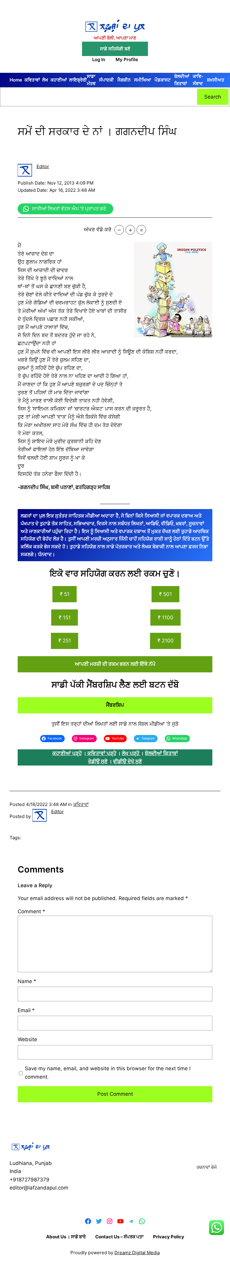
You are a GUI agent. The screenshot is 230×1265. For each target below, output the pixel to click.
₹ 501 (165, 594)
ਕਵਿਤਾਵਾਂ (81, 804)
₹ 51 (64, 594)
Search (212, 97)
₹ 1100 (165, 618)
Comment (31, 911)
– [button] (119, 229)
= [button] (141, 229)
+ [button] (130, 229)
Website (27, 1039)
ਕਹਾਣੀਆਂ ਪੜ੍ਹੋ (67, 753)
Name (27, 981)
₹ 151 (65, 618)
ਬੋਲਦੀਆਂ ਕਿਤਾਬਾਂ (161, 753)
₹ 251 (64, 641)
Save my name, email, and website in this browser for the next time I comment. (107, 1072)
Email (26, 1010)
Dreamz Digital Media (137, 1252)
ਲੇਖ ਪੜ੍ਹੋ (131, 753)
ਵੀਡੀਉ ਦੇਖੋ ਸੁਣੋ (127, 761)
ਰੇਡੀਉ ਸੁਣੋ (98, 761)
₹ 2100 (166, 641)
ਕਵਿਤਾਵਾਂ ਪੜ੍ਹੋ (101, 753)
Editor (43, 166)
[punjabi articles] (86, 753)
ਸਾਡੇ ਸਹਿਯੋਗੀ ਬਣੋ (115, 49)
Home (16, 80)
